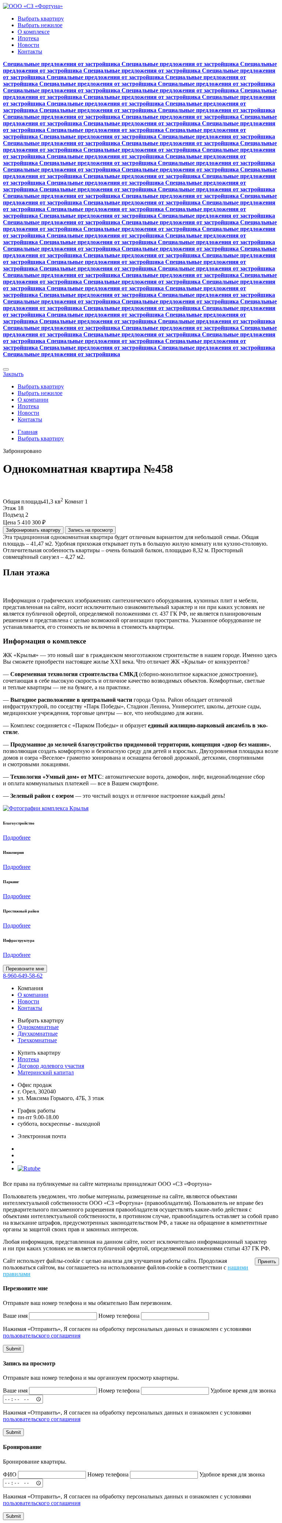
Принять (267, 1261)
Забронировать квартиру (33, 530)
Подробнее (16, 837)
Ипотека (28, 38)
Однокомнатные (38, 1027)
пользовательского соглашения (41, 1335)
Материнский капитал (46, 1072)
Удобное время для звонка (243, 1390)
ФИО (10, 1474)
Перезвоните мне (25, 968)
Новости (28, 45)
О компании (33, 400)
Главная (27, 432)
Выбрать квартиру (41, 18)
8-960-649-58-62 (23, 976)
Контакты (30, 51)
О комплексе (34, 32)
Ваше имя (15, 1316)
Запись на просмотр (90, 530)
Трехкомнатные (37, 1040)
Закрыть (13, 374)
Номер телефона (119, 1316)
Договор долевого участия (51, 1066)
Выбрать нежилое (40, 25)
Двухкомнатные (38, 1033)
